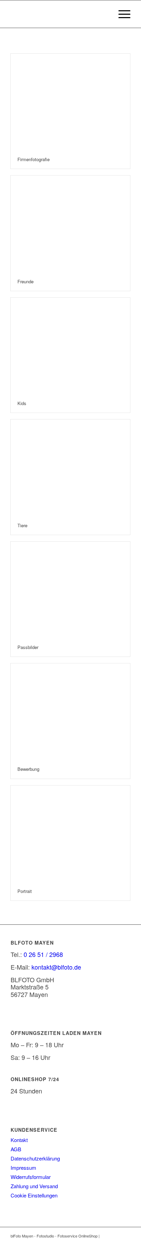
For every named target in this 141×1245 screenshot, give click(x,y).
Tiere (22, 525)
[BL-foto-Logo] (58, 14)
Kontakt (19, 1139)
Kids (21, 403)
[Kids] (70, 346)
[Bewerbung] (70, 711)
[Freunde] (70, 224)
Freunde (25, 281)
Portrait (24, 891)
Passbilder (27, 647)
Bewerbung (28, 769)
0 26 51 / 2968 (43, 954)
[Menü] (121, 14)
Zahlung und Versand (34, 1186)
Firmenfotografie (33, 159)
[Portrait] (70, 834)
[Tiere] (70, 467)
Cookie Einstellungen (34, 1195)
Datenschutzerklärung (35, 1158)
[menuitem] (121, 14)
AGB (16, 1149)
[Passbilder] (70, 590)
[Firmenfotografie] (70, 102)
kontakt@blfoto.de (56, 966)
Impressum (23, 1167)
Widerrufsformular (31, 1176)
